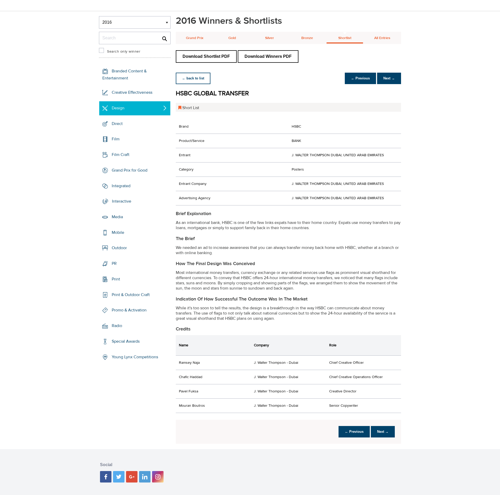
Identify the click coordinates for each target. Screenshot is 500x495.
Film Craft (120, 154)
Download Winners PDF (268, 56)
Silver (269, 38)
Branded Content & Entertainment (124, 74)
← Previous (360, 78)
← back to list (193, 78)
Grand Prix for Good (129, 170)
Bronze (307, 38)
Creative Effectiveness (132, 92)
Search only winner (123, 51)
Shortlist (344, 38)
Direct (117, 123)
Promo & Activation (129, 310)
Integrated (121, 185)
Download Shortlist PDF (206, 56)
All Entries (382, 38)
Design (118, 108)
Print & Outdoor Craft (131, 294)
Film (116, 139)
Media (117, 217)
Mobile (118, 232)
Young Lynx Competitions (135, 356)
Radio (117, 325)
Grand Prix (194, 38)
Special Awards (126, 341)
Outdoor (119, 247)
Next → (389, 78)
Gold (232, 38)
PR (114, 263)
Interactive (121, 201)
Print (116, 279)
